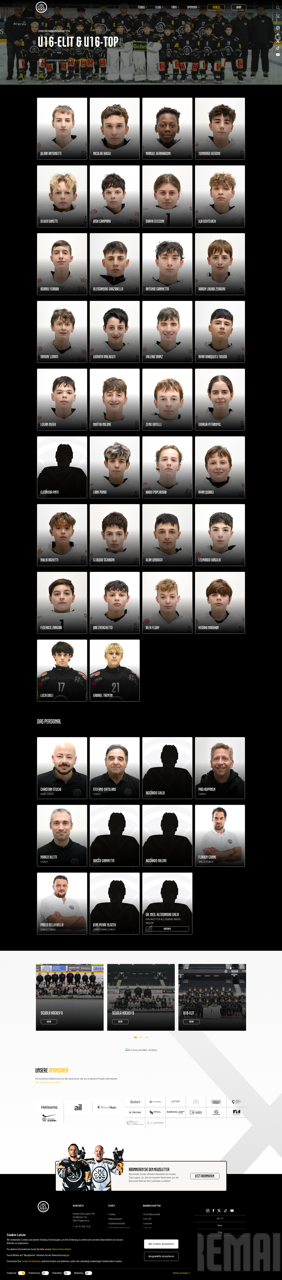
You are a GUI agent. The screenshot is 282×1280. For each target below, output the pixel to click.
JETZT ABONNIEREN (204, 1176)
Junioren (148, 1223)
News (220, 1225)
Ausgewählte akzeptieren (161, 1256)
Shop (238, 7)
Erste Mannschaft (152, 1214)
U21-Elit (147, 1219)
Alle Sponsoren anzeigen (47, 1082)
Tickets (216, 7)
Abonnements (115, 1219)
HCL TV (220, 1218)
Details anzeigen (181, 1273)
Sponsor (192, 7)
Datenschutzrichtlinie (61, 1249)
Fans (174, 7)
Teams (141, 7)
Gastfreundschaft (117, 1223)
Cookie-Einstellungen (31, 1261)
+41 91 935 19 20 (83, 1226)
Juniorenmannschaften (58, 60)
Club (158, 7)
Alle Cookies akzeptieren (161, 1243)
